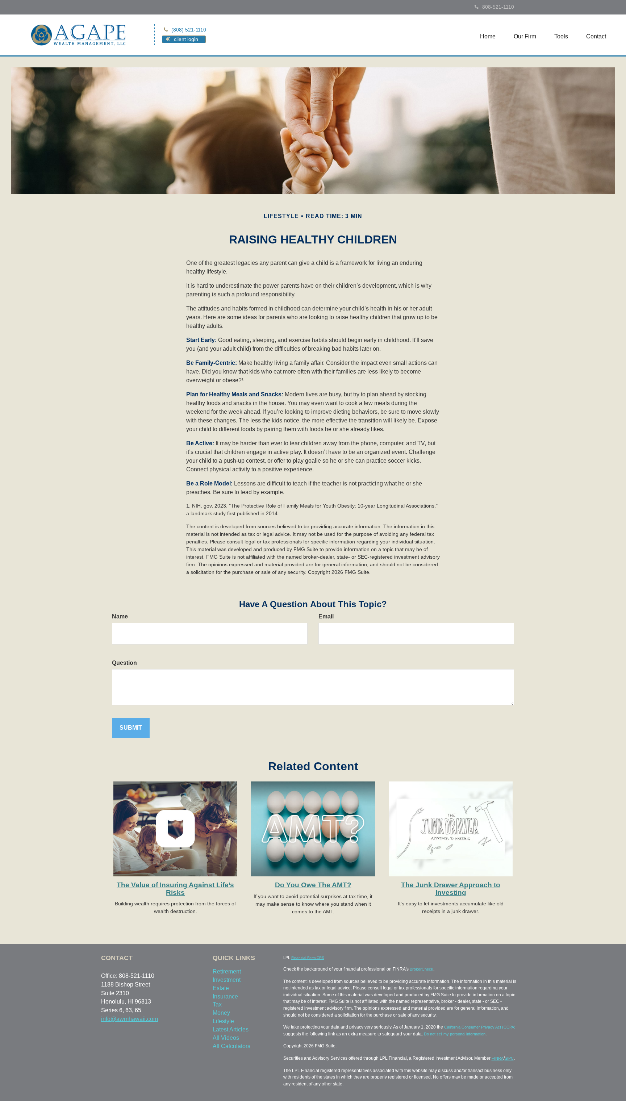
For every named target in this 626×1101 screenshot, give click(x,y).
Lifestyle (223, 1021)
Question (124, 663)
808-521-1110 (498, 7)
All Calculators (231, 1046)
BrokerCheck (421, 969)
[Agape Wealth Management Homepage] (78, 34)
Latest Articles (231, 1029)
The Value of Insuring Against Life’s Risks (175, 888)
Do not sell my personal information (454, 1034)
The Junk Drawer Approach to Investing (450, 888)
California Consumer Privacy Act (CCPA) (480, 1027)
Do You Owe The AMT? (313, 885)
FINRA (498, 1058)
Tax (217, 1004)
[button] (525, 36)
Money (221, 1013)
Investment (227, 980)
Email (326, 616)
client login (186, 39)
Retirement (227, 971)
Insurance (225, 996)
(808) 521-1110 (188, 30)
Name (120, 616)
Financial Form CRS (307, 958)
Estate (221, 988)
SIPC (509, 1058)
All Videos (226, 1038)
